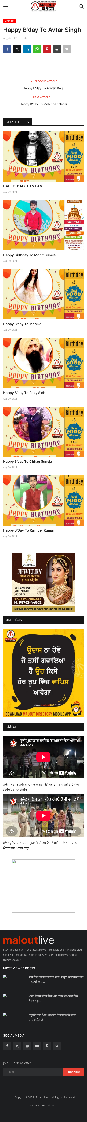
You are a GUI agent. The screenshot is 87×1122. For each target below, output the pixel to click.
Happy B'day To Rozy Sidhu (25, 393)
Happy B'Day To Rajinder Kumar (28, 530)
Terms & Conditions (42, 1105)
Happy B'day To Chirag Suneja (27, 461)
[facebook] (7, 1046)
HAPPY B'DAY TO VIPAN (22, 186)
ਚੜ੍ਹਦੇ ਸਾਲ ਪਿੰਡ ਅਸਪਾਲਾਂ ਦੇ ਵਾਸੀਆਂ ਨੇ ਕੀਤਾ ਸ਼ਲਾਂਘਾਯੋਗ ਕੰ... (52, 1017)
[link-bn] (43, 582)
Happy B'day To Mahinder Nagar (43, 104)
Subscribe (74, 1072)
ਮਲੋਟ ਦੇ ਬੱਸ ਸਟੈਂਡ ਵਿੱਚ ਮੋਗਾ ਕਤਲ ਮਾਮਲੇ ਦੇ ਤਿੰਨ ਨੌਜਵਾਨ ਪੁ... (53, 998)
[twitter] (17, 1046)
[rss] (57, 1046)
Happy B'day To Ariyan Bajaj (43, 88)
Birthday (9, 20)
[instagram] (27, 1046)
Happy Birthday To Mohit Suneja (29, 255)
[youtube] (37, 1046)
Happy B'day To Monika (22, 324)
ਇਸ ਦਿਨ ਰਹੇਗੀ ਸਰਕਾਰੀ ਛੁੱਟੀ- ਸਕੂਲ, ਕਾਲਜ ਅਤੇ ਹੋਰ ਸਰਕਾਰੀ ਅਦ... (56, 979)
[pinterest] (47, 1046)
